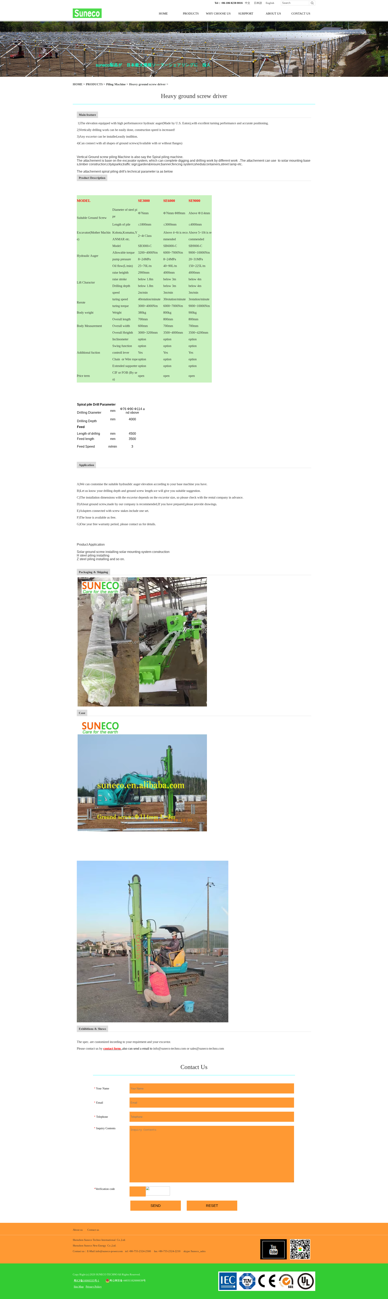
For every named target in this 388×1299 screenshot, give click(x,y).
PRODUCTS (191, 13)
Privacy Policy (94, 1286)
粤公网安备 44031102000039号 (128, 1280)
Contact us (93, 1229)
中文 (247, 2)
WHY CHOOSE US (218, 13)
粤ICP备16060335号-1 (86, 1280)
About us (78, 1229)
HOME (163, 13)
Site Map (79, 1286)
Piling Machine (116, 84)
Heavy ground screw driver (147, 84)
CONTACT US (300, 13)
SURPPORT (245, 13)
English (270, 2)
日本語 (258, 2)
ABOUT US (273, 13)
